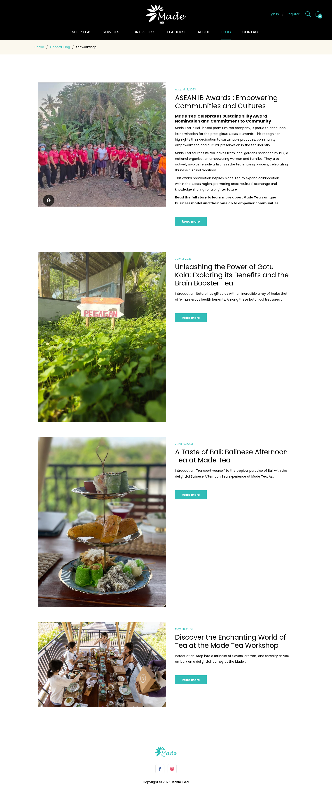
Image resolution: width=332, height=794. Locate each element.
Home (39, 47)
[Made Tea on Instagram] (172, 768)
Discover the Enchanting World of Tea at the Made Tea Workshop (230, 641)
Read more (191, 221)
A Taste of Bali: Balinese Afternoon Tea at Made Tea (231, 456)
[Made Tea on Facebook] (160, 768)
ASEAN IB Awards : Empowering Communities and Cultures (226, 102)
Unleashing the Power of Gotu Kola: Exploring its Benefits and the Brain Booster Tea (232, 275)
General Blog (60, 47)
